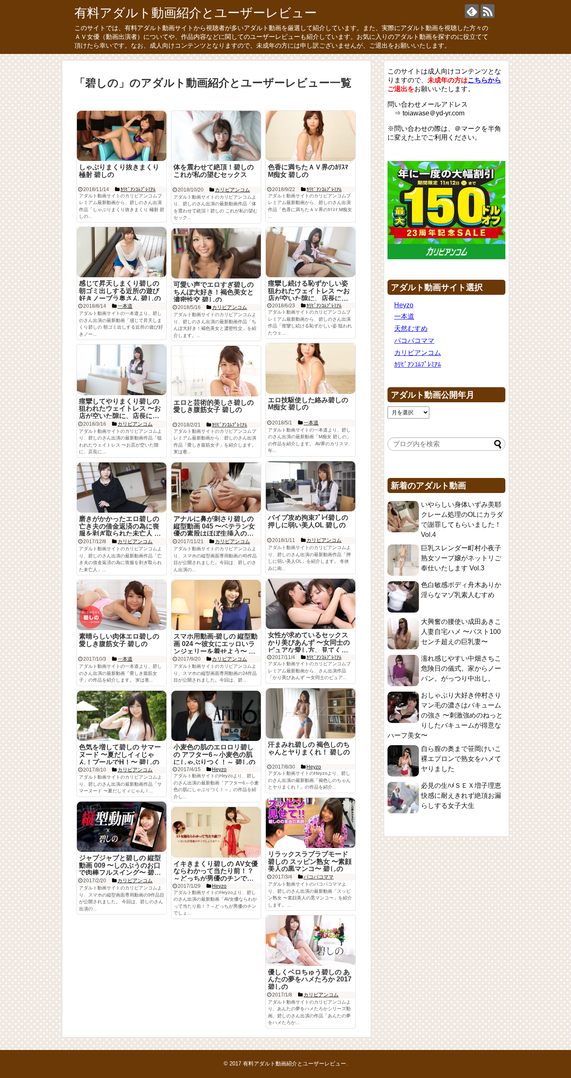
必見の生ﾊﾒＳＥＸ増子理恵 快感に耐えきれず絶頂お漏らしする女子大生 (461, 795)
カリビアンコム (417, 352)
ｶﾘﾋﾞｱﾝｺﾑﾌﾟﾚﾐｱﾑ (417, 364)
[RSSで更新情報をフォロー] (488, 11)
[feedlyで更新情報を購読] (472, 11)
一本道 (404, 316)
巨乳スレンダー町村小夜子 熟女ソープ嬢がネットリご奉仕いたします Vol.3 (461, 558)
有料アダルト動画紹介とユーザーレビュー (195, 13)
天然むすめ (411, 328)
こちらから (484, 80)
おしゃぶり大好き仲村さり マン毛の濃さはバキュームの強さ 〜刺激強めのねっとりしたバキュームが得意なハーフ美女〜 (445, 715)
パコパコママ (414, 340)
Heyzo (403, 305)
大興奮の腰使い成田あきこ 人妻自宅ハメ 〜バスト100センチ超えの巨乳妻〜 (461, 631)
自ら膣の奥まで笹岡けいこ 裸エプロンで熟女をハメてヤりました (461, 758)
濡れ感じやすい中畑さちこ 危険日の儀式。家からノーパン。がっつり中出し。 (461, 668)
